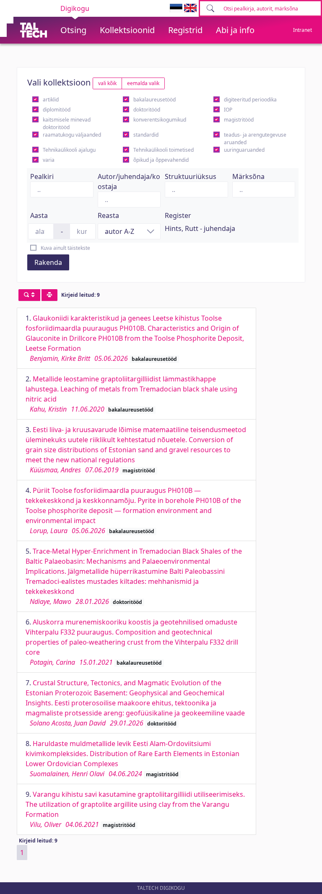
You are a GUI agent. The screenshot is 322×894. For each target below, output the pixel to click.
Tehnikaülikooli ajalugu (69, 149)
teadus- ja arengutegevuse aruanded (255, 138)
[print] (49, 295)
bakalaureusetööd (154, 99)
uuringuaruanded (244, 149)
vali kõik (107, 83)
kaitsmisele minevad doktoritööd (67, 123)
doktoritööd (146, 109)
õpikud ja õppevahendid (161, 159)
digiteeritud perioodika (250, 99)
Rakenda (48, 262)
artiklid (51, 99)
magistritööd (239, 119)
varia (49, 159)
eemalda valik (143, 83)
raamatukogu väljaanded (72, 134)
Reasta (108, 215)
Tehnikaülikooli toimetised (163, 149)
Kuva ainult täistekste (65, 247)
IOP (228, 109)
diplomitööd (56, 109)
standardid (145, 134)
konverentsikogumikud (159, 119)
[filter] (29, 295)
